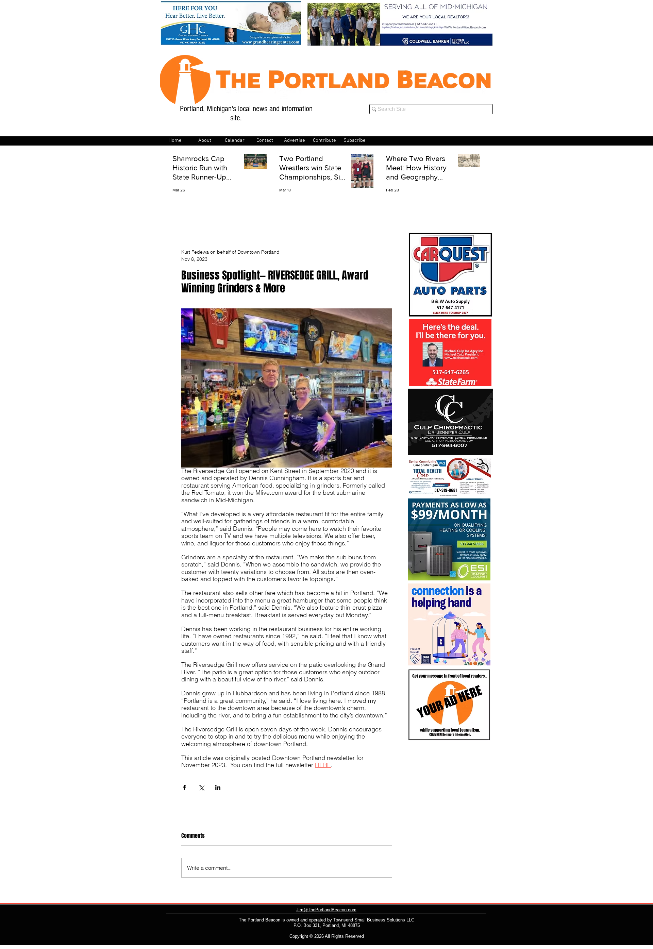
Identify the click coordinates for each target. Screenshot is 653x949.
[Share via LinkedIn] (218, 787)
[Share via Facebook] (184, 787)
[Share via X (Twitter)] (201, 787)
